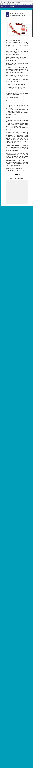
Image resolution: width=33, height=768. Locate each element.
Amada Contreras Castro (19, 171)
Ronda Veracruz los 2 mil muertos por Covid (17, 14)
